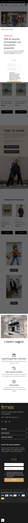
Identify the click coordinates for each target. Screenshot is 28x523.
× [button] (26, 25)
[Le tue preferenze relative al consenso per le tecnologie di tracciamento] (2, 520)
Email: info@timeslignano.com (10, 417)
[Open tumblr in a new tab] (9, 421)
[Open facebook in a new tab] (2, 421)
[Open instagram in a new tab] (6, 421)
